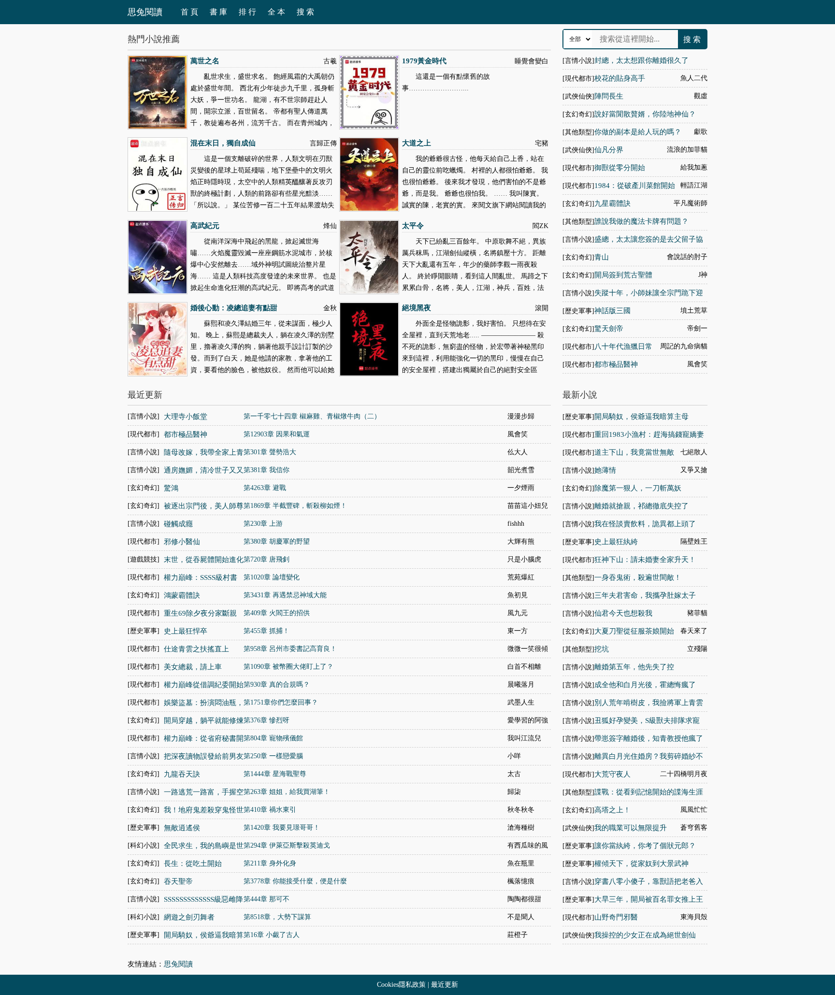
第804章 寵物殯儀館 (273, 738)
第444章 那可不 (266, 899)
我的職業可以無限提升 (630, 828)
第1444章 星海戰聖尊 (275, 774)
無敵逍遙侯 (182, 828)
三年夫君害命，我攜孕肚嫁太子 (645, 595)
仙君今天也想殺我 (623, 613)
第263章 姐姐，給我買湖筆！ (287, 791)
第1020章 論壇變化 (272, 577)
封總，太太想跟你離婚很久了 (641, 60)
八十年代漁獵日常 (623, 346)
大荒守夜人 (612, 774)
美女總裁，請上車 (193, 667)
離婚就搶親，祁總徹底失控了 (641, 506)
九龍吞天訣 (182, 774)
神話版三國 (612, 311)
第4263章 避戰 (265, 487)
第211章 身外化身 (270, 863)
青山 (601, 257)
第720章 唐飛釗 (266, 559)
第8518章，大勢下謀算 (277, 917)
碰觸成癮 (178, 524)
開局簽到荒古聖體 (623, 275)
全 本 (276, 12)
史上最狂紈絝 (616, 542)
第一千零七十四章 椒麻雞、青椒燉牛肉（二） (312, 416)
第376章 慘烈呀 (266, 720)
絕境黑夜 (416, 308)
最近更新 (444, 984)
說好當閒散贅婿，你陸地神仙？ (645, 114)
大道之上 (416, 143)
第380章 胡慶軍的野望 (277, 541)
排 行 (247, 12)
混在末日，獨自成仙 (223, 143)
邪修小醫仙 (182, 542)
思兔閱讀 (145, 12)
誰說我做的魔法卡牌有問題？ (641, 221)
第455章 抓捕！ (266, 630)
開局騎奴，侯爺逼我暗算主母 (641, 416)
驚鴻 (171, 488)
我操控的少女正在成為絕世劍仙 (645, 935)
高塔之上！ (612, 810)
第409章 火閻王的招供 (277, 613)
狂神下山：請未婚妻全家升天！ (645, 559)
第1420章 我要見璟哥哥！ (282, 827)
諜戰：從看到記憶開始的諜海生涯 (648, 792)
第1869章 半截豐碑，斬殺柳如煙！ (295, 505)
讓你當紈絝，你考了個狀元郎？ (645, 846)
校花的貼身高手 (619, 78)
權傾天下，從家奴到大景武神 (641, 863)
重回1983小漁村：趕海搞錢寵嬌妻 (649, 434)
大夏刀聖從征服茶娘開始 (634, 631)
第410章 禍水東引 (270, 809)
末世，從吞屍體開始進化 (204, 559)
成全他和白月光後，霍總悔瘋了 (645, 685)
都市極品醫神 (616, 364)
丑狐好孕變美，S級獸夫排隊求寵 (647, 720)
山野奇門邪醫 (616, 917)
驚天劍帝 (608, 328)
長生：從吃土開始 (193, 863)
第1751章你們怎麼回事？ (281, 702)
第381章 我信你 (266, 470)
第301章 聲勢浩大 (270, 452)
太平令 (413, 226)
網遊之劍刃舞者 (189, 917)
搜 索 (305, 12)
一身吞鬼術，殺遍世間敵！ (637, 577)
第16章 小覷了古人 (272, 934)
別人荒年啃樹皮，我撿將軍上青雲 (648, 703)
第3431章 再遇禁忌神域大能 (285, 595)
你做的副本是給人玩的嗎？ (637, 132)
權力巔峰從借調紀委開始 (204, 685)
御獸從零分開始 (619, 168)
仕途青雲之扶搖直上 (196, 649)
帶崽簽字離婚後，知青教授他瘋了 (648, 738)
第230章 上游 (263, 523)
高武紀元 (204, 226)
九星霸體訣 (612, 203)
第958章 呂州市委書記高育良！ (290, 648)
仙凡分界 (608, 150)
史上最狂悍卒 (185, 631)
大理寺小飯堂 (185, 416)
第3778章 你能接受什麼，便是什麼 (295, 881)
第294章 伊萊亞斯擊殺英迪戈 (287, 845)
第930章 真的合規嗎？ (277, 684)
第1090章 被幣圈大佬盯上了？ (288, 666)
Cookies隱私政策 (401, 984)
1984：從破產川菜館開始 (634, 185)
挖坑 (601, 649)
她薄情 (605, 470)
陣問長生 (608, 96)
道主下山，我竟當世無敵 (634, 452)
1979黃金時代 (424, 61)
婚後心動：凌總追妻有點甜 (233, 308)
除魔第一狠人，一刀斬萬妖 (637, 488)
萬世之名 (204, 61)
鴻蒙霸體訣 (182, 595)
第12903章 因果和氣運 (277, 434)
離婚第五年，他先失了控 (634, 667)
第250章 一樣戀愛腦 (273, 756)
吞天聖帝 (178, 881)
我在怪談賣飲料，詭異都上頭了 (645, 524)
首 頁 (189, 12)
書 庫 (218, 12)
